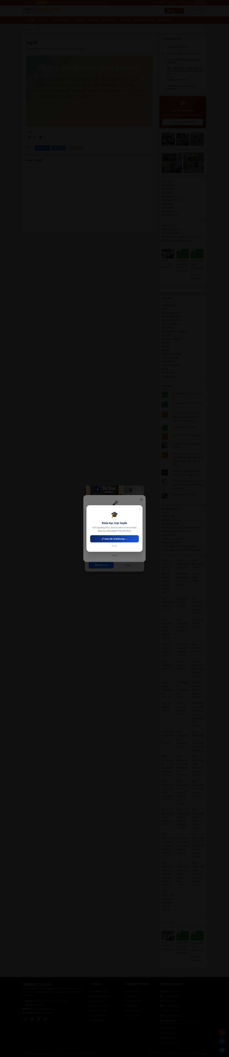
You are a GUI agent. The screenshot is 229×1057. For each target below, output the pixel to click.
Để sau (114, 545)
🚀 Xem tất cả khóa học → (114, 538)
